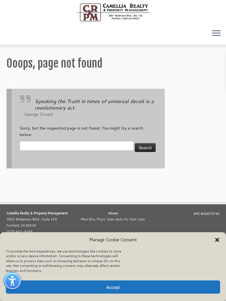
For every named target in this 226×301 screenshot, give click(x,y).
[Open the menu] (216, 33)
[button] (217, 240)
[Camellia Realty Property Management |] (113, 12)
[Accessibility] (12, 281)
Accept (113, 287)
